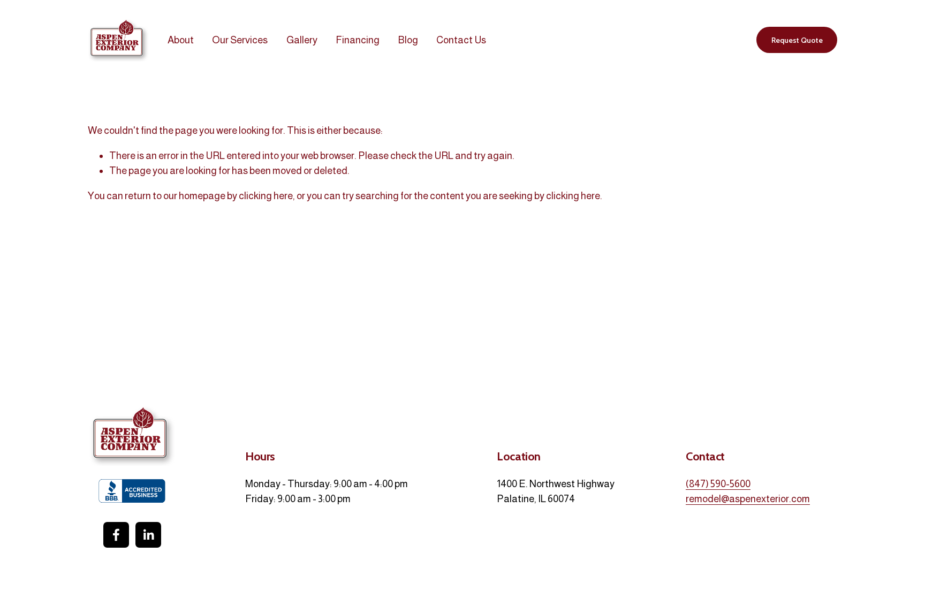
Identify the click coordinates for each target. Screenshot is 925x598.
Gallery (301, 40)
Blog (408, 40)
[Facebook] (116, 535)
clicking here (266, 195)
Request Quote (797, 40)
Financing (358, 40)
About (181, 40)
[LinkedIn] (148, 535)
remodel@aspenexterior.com (748, 498)
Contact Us (461, 40)
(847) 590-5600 (718, 483)
